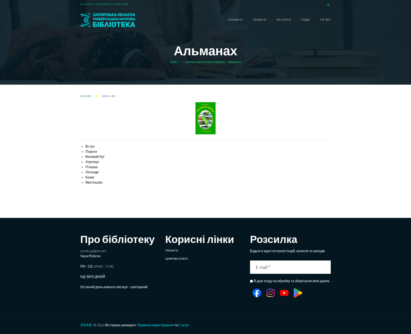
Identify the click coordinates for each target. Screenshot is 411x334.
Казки (89, 177)
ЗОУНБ (86, 325)
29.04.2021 (85, 96)
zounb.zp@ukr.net (93, 251)
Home (173, 62)
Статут (183, 325)
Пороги (91, 151)
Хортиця (92, 162)
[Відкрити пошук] (329, 5)
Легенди (92, 172)
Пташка (91, 167)
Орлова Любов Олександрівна (205, 62)
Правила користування (155, 325)
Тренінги (171, 250)
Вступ (90, 146)
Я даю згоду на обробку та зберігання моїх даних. (291, 281)
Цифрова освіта (176, 258)
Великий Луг (95, 156)
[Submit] (327, 267)
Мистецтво (94, 182)
